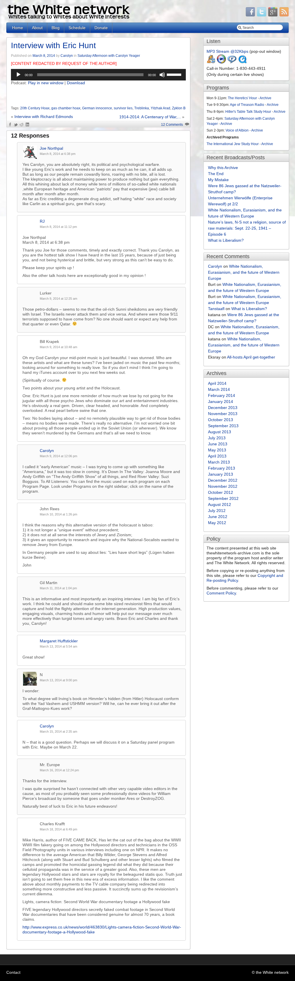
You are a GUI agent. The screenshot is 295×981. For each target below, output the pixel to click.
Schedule (77, 27)
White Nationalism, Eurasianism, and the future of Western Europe (243, 272)
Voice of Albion (237, 130)
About (37, 27)
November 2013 (222, 413)
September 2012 (223, 498)
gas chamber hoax (65, 108)
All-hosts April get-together (251, 357)
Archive (265, 98)
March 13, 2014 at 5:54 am (58, 646)
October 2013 (220, 419)
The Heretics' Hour (242, 98)
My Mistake (218, 179)
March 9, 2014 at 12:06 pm (58, 456)
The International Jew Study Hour (233, 144)
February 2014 (221, 395)
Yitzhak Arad (160, 108)
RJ (42, 221)
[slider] (175, 74)
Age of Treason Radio (247, 105)
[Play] (18, 75)
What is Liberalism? (226, 240)
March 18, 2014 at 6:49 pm (58, 829)
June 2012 (217, 516)
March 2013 (219, 462)
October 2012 (220, 492)
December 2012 (222, 480)
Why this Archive (223, 167)
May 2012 (217, 522)
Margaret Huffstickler (59, 641)
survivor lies (123, 108)
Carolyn (66, 56)
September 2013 (223, 425)
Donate (101, 27)
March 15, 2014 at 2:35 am (58, 731)
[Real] (232, 62)
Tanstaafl (216, 308)
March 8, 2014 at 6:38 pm (57, 153)
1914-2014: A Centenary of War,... (150, 117)
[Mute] (162, 75)
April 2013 (217, 456)
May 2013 (217, 450)
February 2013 (221, 468)
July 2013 (217, 438)
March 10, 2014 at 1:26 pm (58, 514)
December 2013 (222, 407)
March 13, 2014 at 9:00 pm (58, 680)
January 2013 (220, 474)
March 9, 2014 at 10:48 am (58, 347)
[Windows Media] (221, 62)
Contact (13, 972)
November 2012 (222, 486)
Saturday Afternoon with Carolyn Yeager (108, 56)
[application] (98, 74)
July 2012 (217, 510)
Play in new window (45, 82)
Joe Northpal (51, 148)
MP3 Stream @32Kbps (227, 51)
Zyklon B (179, 108)
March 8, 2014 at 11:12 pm (58, 226)
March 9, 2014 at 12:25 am (58, 298)
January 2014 (220, 401)
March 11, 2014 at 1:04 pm (58, 588)
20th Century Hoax (35, 108)
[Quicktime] (242, 62)
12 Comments (172, 125)
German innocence (97, 108)
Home (17, 27)
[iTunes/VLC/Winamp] (211, 62)
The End (216, 173)
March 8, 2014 (44, 56)
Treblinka (141, 108)
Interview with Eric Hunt (53, 45)
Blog (56, 27)
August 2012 (219, 504)
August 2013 (219, 431)
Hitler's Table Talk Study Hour (248, 112)
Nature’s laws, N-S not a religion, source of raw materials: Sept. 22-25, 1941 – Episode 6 (247, 228)
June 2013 (217, 444)
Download (76, 82)
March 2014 (219, 389)
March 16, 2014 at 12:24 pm (59, 770)
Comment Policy (221, 593)
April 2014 (217, 383)
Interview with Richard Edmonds (43, 116)
